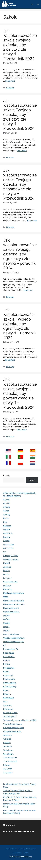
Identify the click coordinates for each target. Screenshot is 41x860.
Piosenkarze (8, 653)
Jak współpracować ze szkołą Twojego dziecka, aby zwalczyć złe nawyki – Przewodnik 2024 (20, 114)
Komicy (6, 571)
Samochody (8, 698)
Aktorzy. (6, 507)
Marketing (7, 589)
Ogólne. (6, 619)
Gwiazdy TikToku (10, 559)
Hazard (6, 563)
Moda (5, 597)
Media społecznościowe (13, 593)
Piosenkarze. (9, 657)
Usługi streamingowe (12, 724)
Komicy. (6, 574)
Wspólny (7, 743)
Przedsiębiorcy (9, 683)
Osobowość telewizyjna (13, 642)
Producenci (8, 675)
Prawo (6, 671)
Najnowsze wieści (11, 608)
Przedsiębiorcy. (10, 686)
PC (4, 645)
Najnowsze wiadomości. (14, 604)
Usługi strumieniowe (12, 731)
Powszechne (8, 668)
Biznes (6, 518)
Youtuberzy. (8, 754)
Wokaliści (7, 739)
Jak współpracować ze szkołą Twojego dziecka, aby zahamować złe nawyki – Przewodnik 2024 (20, 184)
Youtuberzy (8, 750)
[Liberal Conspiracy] (8, 4)
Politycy (6, 664)
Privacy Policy (10, 849)
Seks (5, 701)
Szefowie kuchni (10, 713)
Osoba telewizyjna (11, 634)
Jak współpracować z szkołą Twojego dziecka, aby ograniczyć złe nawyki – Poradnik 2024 (19, 324)
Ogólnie (6, 623)
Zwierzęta (7, 769)
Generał (6, 537)
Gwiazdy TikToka (10, 556)
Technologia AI (9, 716)
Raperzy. (7, 694)
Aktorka (6, 499)
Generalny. (8, 533)
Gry (4, 552)
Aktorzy (6, 503)
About (26, 852)
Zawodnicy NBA (10, 758)
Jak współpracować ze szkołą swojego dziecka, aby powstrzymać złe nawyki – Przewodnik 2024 (20, 393)
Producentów (9, 679)
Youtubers (7, 746)
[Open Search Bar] (32, 4)
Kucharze (7, 585)
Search (6, 476)
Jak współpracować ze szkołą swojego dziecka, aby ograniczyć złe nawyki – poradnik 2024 (20, 254)
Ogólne (6, 615)
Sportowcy (8, 709)
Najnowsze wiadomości (13, 600)
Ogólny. (6, 630)
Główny (6, 541)
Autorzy (6, 514)
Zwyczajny (8, 772)
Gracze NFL (8, 548)
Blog (5, 522)
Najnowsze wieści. (11, 612)
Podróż (6, 660)
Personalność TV (10, 649)
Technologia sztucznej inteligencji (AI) (19, 720)
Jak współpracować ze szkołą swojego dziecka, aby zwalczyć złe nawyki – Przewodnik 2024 (20, 44)
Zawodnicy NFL (10, 761)
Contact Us (17, 852)
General (6, 529)
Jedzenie (7, 567)
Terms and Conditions (27, 849)
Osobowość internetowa (14, 638)
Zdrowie (6, 765)
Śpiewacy (7, 705)
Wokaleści (7, 735)
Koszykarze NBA (10, 582)
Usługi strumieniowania (13, 728)
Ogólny (6, 627)
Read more (10, 81)
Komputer (7, 578)
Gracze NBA (8, 544)
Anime (6, 511)
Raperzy (6, 690)
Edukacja (10, 88)
